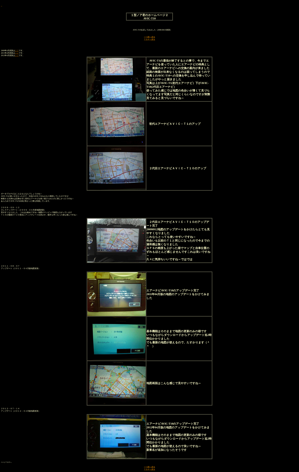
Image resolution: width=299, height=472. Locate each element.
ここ (17, 50)
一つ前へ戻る (149, 37)
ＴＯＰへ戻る (149, 39)
